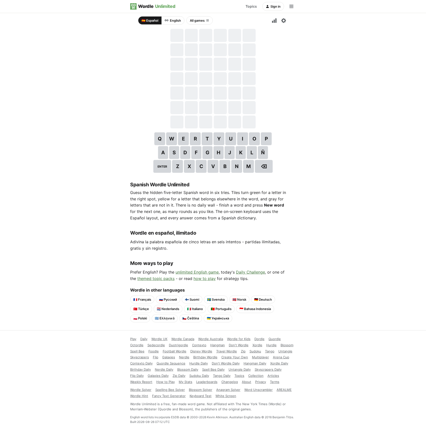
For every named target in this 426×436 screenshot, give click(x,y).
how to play (205, 278)
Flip (155, 357)
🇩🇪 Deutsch (263, 299)
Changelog (229, 382)
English (175, 20)
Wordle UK (159, 339)
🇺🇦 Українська (218, 318)
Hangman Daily (255, 363)
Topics (251, 6)
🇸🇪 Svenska (216, 299)
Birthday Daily (140, 369)
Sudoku (255, 351)
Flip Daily (137, 376)
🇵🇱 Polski (140, 318)
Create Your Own (234, 357)
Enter (162, 166)
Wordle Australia (210, 339)
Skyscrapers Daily (268, 369)
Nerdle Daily (164, 369)
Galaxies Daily (158, 376)
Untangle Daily (240, 369)
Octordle (136, 345)
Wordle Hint (139, 396)
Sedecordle (156, 345)
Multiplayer (260, 357)
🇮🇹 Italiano (195, 309)
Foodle (153, 351)
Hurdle (271, 345)
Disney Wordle (201, 351)
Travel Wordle (226, 351)
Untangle (285, 351)
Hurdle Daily (198, 363)
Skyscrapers (139, 357)
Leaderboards (206, 382)
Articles (273, 376)
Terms (274, 382)
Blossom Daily (187, 369)
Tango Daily (222, 376)
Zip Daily (179, 376)
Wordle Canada (182, 339)
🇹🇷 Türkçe (141, 309)
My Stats (185, 382)
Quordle (274, 339)
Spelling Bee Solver (170, 390)
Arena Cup (281, 357)
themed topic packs (156, 278)
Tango (269, 351)
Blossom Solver (200, 390)
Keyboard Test (201, 396)
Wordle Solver (140, 390)
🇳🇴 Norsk (239, 299)
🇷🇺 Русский (168, 299)
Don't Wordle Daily (226, 363)
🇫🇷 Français (142, 299)
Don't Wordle (238, 345)
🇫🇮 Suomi (192, 299)
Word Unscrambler (258, 390)
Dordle (259, 339)
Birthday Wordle (205, 357)
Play (133, 339)
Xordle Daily (279, 363)
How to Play (165, 382)
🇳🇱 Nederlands (168, 309)
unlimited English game (197, 272)
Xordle (257, 345)
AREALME (284, 390)
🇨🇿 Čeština (190, 318)
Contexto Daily (141, 363)
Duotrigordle (178, 345)
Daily (143, 339)
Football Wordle (174, 351)
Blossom (287, 345)
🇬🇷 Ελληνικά (165, 318)
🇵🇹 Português (221, 309)
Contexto (199, 345)
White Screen (225, 396)
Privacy (260, 382)
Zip (243, 351)
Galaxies (168, 357)
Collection (256, 376)
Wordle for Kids (238, 339)
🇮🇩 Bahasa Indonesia (255, 309)
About (246, 382)
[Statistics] (274, 20)
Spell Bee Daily (213, 369)
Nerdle (184, 357)
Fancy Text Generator (169, 396)
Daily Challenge (250, 272)
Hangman (217, 345)
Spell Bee (137, 351)
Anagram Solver (228, 390)
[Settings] (283, 20)
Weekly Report (141, 382)
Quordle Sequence (171, 363)
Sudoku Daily (199, 376)
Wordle (156, 6)
